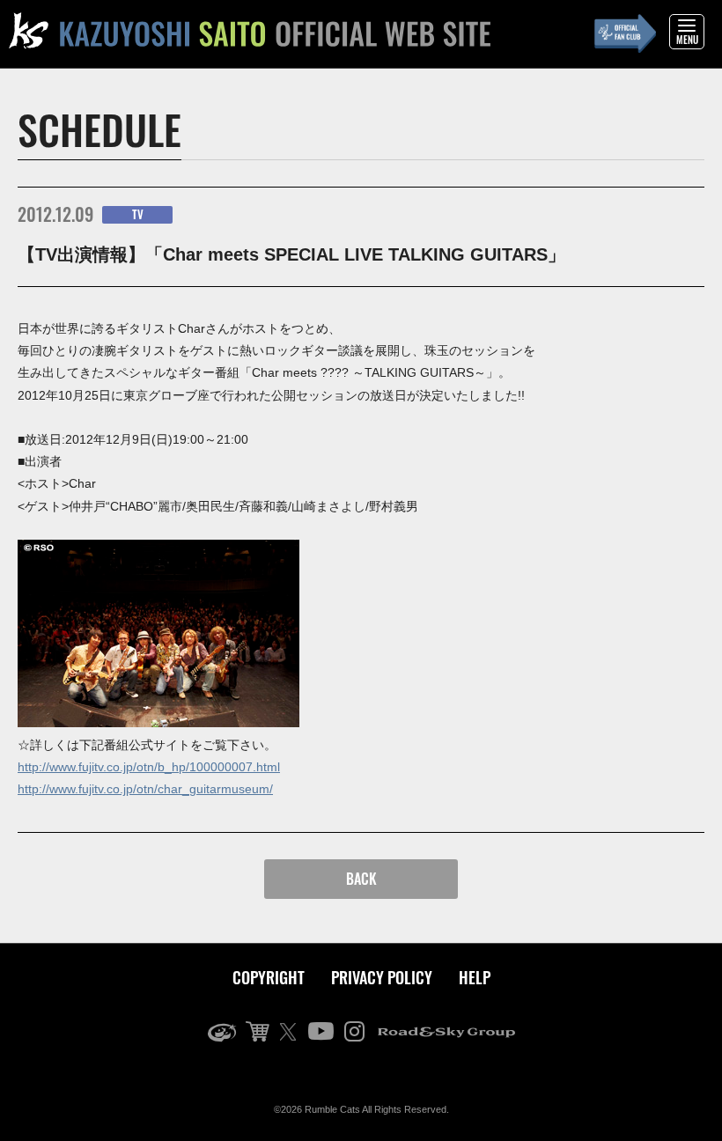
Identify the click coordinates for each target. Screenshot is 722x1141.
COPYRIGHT (268, 977)
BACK (361, 878)
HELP (474, 977)
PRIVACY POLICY (381, 977)
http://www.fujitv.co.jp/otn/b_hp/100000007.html (149, 767)
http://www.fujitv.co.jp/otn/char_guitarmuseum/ (145, 789)
